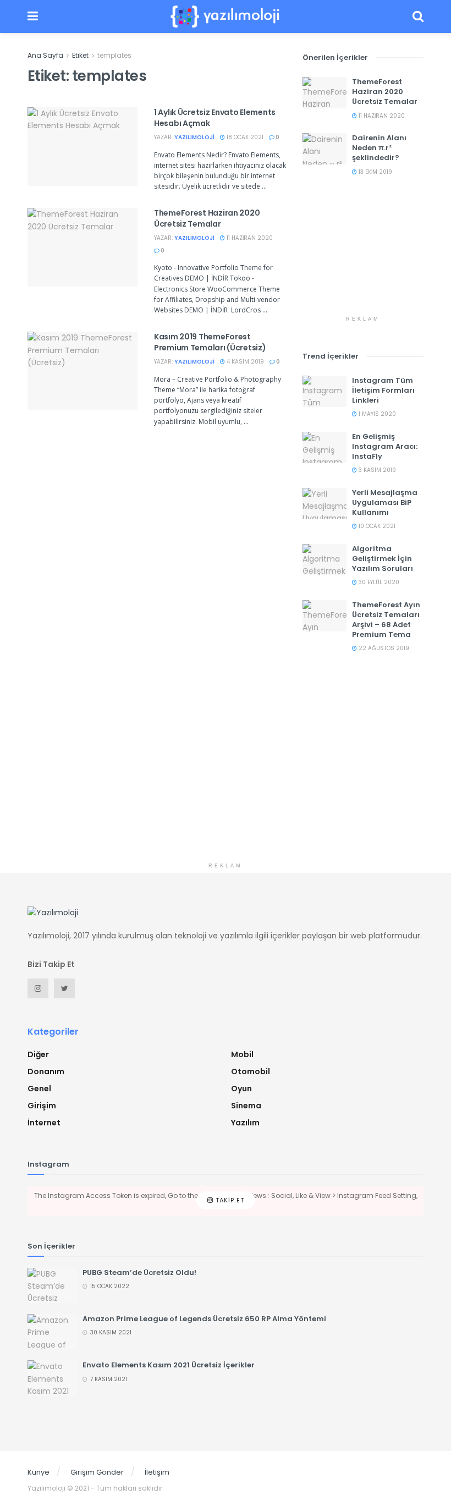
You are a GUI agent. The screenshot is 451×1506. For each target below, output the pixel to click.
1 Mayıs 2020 (376, 414)
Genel (39, 1088)
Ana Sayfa (45, 55)
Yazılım (245, 1122)
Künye (39, 1472)
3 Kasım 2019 (376, 470)
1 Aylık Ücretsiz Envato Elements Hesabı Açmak (215, 118)
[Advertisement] (363, 255)
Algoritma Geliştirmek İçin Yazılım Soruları (382, 558)
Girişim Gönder (97, 1472)
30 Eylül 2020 (378, 582)
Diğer (38, 1054)
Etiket (80, 55)
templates (114, 55)
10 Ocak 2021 (376, 526)
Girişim (42, 1105)
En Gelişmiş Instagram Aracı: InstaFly (384, 446)
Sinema (246, 1105)
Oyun (241, 1088)
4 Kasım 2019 (244, 362)
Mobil (242, 1054)
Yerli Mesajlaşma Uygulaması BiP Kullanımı (384, 502)
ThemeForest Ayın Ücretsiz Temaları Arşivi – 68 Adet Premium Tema (386, 620)
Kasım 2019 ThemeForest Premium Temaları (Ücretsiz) (210, 342)
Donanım (46, 1071)
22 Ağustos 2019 (383, 648)
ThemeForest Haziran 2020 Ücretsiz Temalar (207, 218)
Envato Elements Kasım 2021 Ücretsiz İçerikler (168, 1365)
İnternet (44, 1122)
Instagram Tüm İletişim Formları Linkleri (383, 390)
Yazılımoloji (194, 137)
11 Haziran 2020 (249, 238)
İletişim (157, 1472)
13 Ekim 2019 (374, 172)
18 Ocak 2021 (244, 137)
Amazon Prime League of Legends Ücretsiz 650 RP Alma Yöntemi (204, 1318)
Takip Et (228, 1200)
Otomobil (250, 1071)
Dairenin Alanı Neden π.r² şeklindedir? (379, 148)
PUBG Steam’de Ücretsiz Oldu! (139, 1272)
